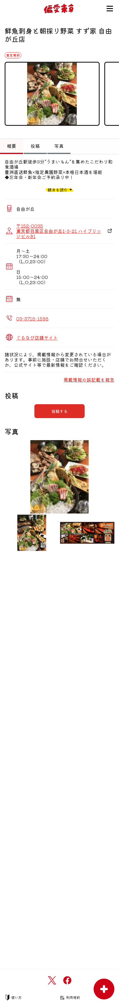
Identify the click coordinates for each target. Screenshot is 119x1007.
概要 (11, 145)
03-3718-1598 (32, 318)
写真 (59, 145)
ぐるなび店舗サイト (37, 337)
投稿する (59, 411)
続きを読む (58, 189)
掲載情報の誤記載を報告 (89, 379)
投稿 (35, 145)
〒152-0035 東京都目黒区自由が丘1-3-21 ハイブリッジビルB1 (58, 230)
